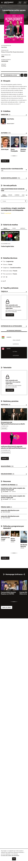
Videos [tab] (5, 228)
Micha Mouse (13, 539)
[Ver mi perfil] (25, 2)
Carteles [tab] (22, 228)
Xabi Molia (4, 47)
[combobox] (14, 201)
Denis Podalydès (14, 150)
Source (2, 213)
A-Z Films (15, 351)
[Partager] (22, 75)
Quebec (9, 348)
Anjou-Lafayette (16, 340)
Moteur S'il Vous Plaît (6, 52)
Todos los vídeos (6, 607)
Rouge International (18, 52)
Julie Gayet (5, 149)
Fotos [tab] (14, 228)
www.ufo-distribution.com (10, 510)
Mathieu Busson (23, 150)
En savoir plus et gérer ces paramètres (10, 855)
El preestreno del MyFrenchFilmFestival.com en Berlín (13, 423)
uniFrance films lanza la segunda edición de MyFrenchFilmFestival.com (13, 447)
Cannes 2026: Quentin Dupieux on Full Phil (8, 593)
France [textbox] (4, 201)
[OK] (14, 858)
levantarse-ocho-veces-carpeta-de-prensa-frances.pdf (13, 489)
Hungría (9, 337)
